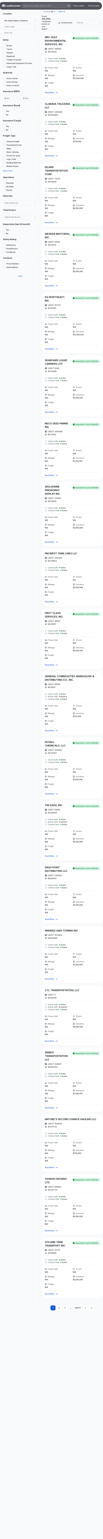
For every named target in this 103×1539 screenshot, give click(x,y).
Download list (66, 23)
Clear (20, 276)
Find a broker (93, 6)
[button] (55, 12)
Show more (7, 171)
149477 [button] (78, 1308)
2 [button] (59, 1308)
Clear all (61, 11)
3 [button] (65, 1308)
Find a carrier (78, 6)
